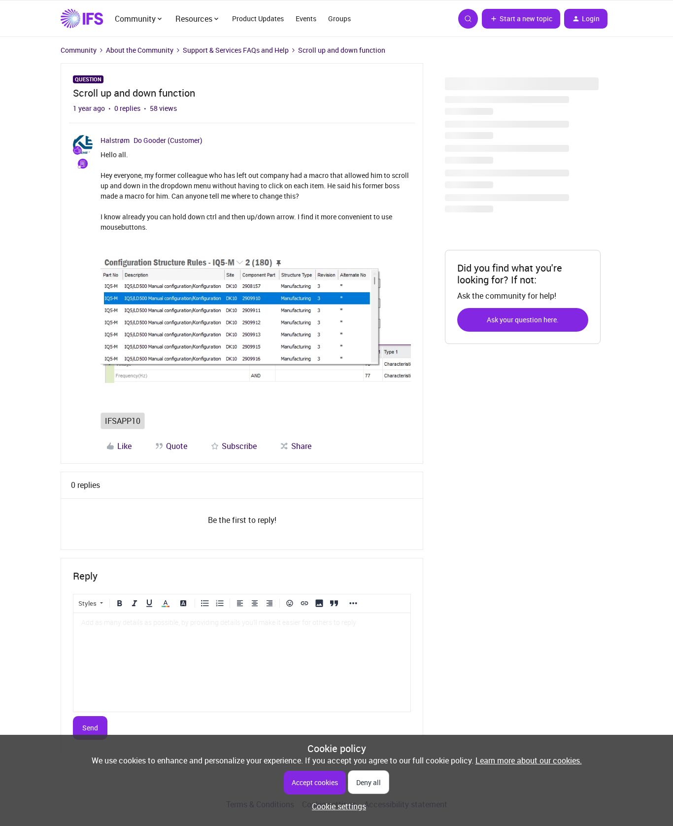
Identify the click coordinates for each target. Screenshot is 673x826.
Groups (339, 18)
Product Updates (258, 18)
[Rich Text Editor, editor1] (241, 662)
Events (306, 18)
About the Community (139, 50)
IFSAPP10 (122, 420)
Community (79, 50)
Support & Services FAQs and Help (236, 50)
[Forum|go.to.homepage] (82, 19)
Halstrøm (115, 140)
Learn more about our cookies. (528, 760)
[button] (521, 19)
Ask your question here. (523, 319)
